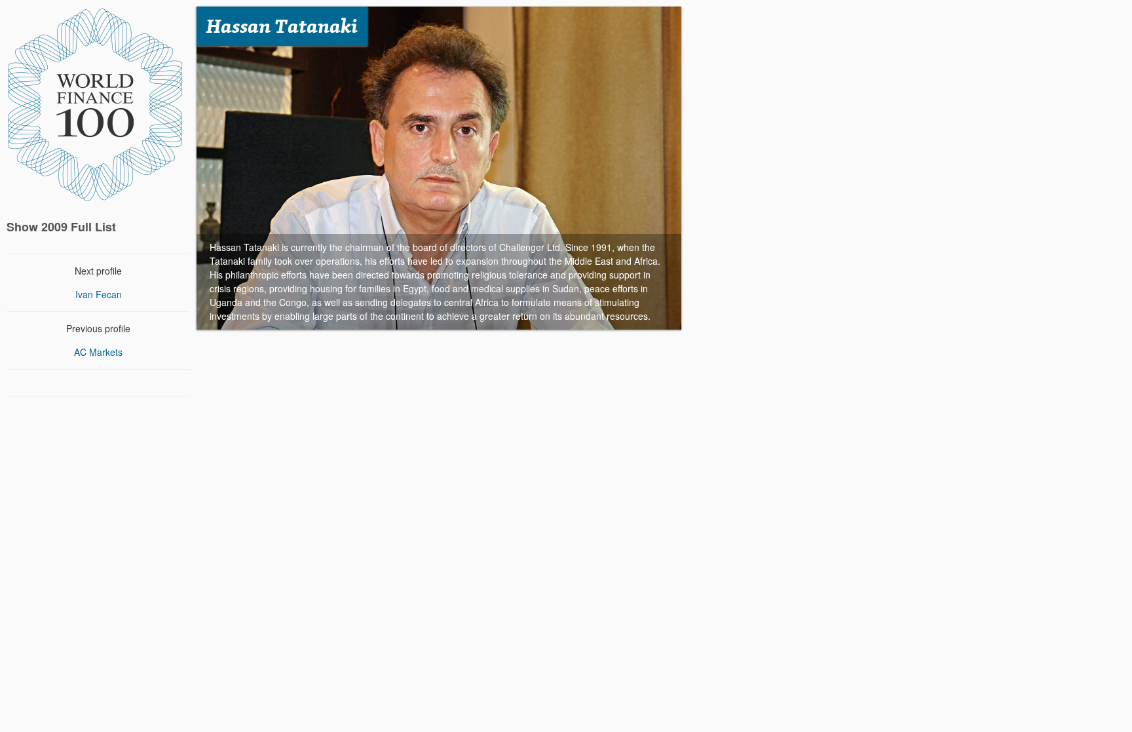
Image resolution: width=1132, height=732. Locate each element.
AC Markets (98, 351)
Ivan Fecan (98, 294)
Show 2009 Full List (61, 226)
